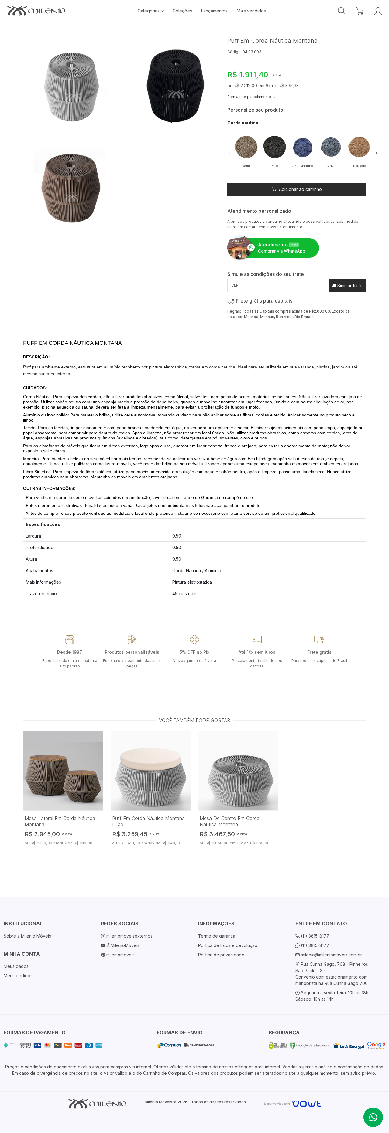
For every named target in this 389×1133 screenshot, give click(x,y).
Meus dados (16, 966)
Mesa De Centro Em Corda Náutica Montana (230, 821)
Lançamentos (214, 10)
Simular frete (349, 285)
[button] (229, 152)
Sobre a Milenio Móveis (27, 935)
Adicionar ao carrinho (300, 189)
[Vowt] (292, 1103)
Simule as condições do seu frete (265, 274)
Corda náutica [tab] (242, 122)
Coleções (182, 10)
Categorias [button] (149, 10)
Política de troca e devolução (227, 945)
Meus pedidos (18, 975)
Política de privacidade (221, 954)
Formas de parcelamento (249, 96)
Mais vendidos (251, 10)
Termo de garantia (216, 935)
